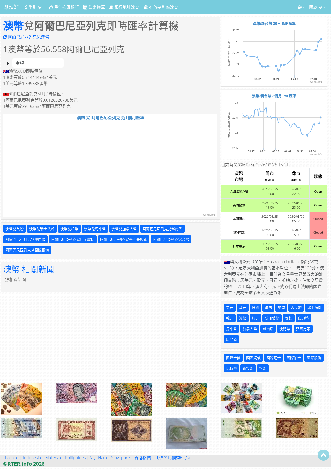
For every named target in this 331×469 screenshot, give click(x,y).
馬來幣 (231, 328)
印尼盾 (231, 339)
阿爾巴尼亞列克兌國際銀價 (27, 249)
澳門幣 (284, 328)
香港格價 (142, 457)
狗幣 (262, 368)
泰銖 (288, 318)
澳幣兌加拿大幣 (124, 228)
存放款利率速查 (163, 7)
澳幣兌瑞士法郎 (42, 228)
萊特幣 (248, 368)
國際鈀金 (273, 357)
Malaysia (53, 457)
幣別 (32, 7)
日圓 (255, 307)
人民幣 (296, 307)
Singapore (120, 457)
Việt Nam (98, 457)
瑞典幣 (303, 318)
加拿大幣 (250, 328)
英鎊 (281, 307)
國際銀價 (314, 357)
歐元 (242, 307)
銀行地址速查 (126, 7)
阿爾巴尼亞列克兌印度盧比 (72, 239)
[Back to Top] (323, 455)
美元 (229, 307)
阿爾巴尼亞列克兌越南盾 (162, 228)
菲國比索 (303, 328)
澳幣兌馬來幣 (95, 228)
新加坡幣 (272, 318)
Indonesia (32, 457)
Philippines (75, 457)
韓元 (229, 318)
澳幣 (13, 25)
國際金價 (233, 357)
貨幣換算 (96, 7)
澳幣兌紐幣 (69, 228)
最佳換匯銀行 (66, 7)
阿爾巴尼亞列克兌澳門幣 (25, 239)
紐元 (255, 318)
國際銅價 (253, 357)
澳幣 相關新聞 (29, 269)
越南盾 (268, 328)
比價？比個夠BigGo (173, 457)
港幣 (268, 307)
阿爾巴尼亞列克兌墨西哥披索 (123, 239)
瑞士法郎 (314, 307)
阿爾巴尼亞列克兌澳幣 (28, 37)
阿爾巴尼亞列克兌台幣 (171, 239)
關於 (313, 7)
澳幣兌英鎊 (14, 228)
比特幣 (231, 368)
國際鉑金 (294, 357)
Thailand (11, 457)
